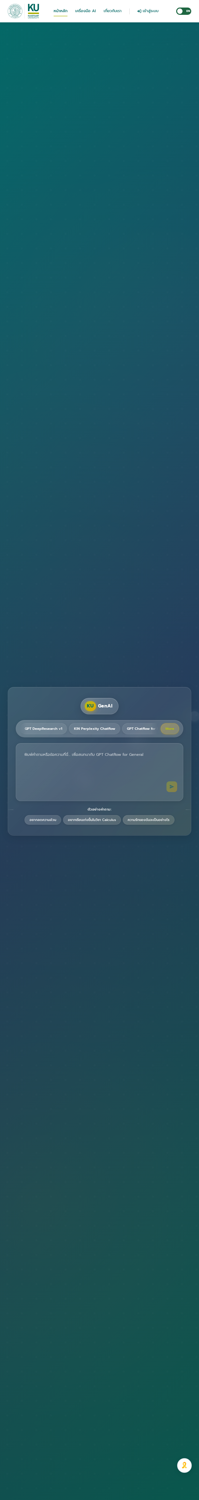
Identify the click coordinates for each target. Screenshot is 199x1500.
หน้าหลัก (60, 11)
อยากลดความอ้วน (43, 819)
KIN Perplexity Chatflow (94, 728)
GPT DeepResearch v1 (43, 728)
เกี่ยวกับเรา (113, 11)
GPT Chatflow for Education (150, 728)
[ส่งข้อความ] (171, 786)
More (170, 728)
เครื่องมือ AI (85, 11)
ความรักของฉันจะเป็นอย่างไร (148, 819)
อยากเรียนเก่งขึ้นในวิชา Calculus (92, 819)
